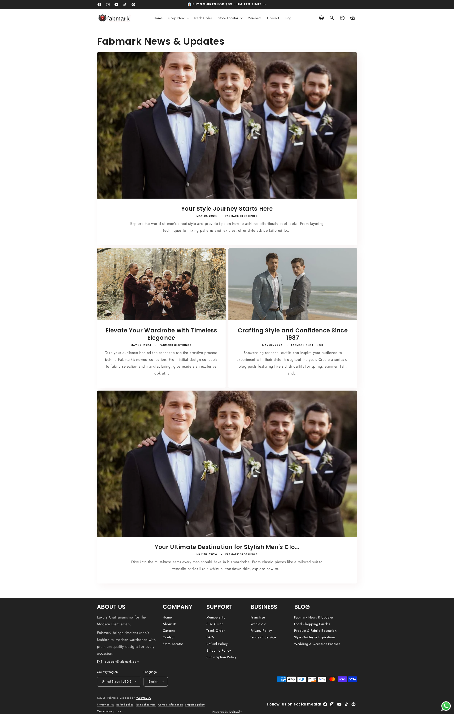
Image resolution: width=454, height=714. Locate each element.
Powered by (226, 711)
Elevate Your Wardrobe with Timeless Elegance (161, 334)
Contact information (170, 704)
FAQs (210, 637)
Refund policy (124, 704)
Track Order (215, 630)
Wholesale (258, 624)
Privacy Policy (261, 630)
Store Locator (173, 643)
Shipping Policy (218, 650)
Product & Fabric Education (315, 630)
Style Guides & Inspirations (315, 637)
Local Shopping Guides (312, 624)
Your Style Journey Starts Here (227, 208)
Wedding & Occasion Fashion (317, 643)
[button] (178, 18)
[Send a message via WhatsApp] (446, 706)
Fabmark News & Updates (314, 617)
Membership (215, 617)
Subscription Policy (221, 657)
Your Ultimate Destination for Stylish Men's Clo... (227, 547)
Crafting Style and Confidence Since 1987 (293, 334)
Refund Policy (216, 643)
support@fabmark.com (122, 661)
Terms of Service (263, 637)
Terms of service (146, 704)
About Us (170, 624)
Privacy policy (105, 704)
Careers (169, 630)
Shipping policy (195, 704)
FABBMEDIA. (143, 698)
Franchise (257, 617)
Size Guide (214, 624)
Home (167, 617)
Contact (168, 637)
